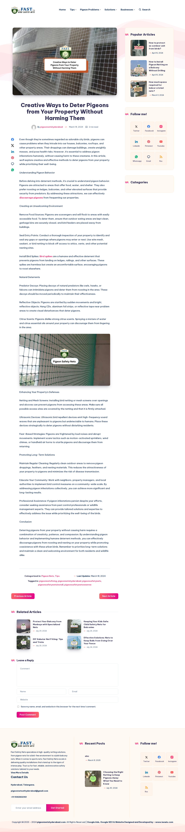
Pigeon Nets (47, 576)
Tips (72, 9)
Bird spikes (46, 256)
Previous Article (23, 596)
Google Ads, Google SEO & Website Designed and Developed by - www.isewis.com (130, 822)
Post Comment (28, 714)
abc (87, 756)
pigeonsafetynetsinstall (50, 584)
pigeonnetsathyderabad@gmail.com (29, 791)
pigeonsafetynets (91, 581)
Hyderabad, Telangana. (23, 785)
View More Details (20, 772)
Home (62, 9)
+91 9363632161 (19, 797)
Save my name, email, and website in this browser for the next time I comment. (58, 706)
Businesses (127, 9)
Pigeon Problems (89, 9)
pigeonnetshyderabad (69, 581)
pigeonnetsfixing (48, 581)
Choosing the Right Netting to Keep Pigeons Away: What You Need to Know (113, 778)
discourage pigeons (31, 197)
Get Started (57, 807)
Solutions (110, 9)
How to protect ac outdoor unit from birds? (157, 46)
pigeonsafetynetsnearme (77, 584)
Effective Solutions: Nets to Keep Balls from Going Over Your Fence (98, 640)
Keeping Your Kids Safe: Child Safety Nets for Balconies (96, 624)
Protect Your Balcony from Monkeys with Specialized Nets (47, 624)
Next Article (108, 596)
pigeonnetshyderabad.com (51, 822)
